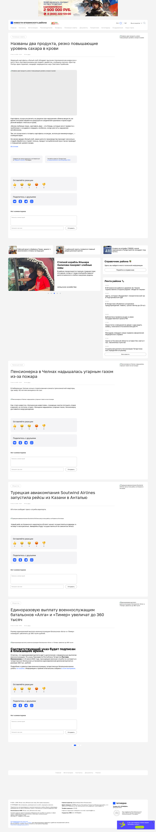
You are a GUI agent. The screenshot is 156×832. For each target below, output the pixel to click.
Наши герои (129, 28)
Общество (15, 486)
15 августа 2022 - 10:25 (16, 503)
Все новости (125, 354)
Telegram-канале (19, 160)
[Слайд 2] (51, 293)
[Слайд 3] (54, 293)
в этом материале (68, 668)
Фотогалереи (33, 28)
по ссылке (20, 668)
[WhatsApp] (31, 201)
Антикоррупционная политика (19, 821)
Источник (14, 146)
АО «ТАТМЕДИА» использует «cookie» (21, 822)
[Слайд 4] (57, 293)
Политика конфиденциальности (20, 824)
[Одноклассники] (20, 201)
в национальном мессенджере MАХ (58, 160)
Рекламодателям (46, 28)
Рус (117, 23)
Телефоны (58, 28)
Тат (125, 23)
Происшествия (17, 365)
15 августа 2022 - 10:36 (16, 54)
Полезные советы (70, 28)
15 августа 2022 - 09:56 (16, 625)
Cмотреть (139, 827)
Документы (84, 28)
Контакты (22, 28)
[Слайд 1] (48, 293)
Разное (98, 773)
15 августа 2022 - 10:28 (16, 382)
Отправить (71, 228)
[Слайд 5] (60, 293)
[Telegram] (26, 201)
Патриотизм (94, 28)
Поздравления (117, 28)
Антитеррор (105, 28)
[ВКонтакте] (14, 201)
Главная (13, 28)
